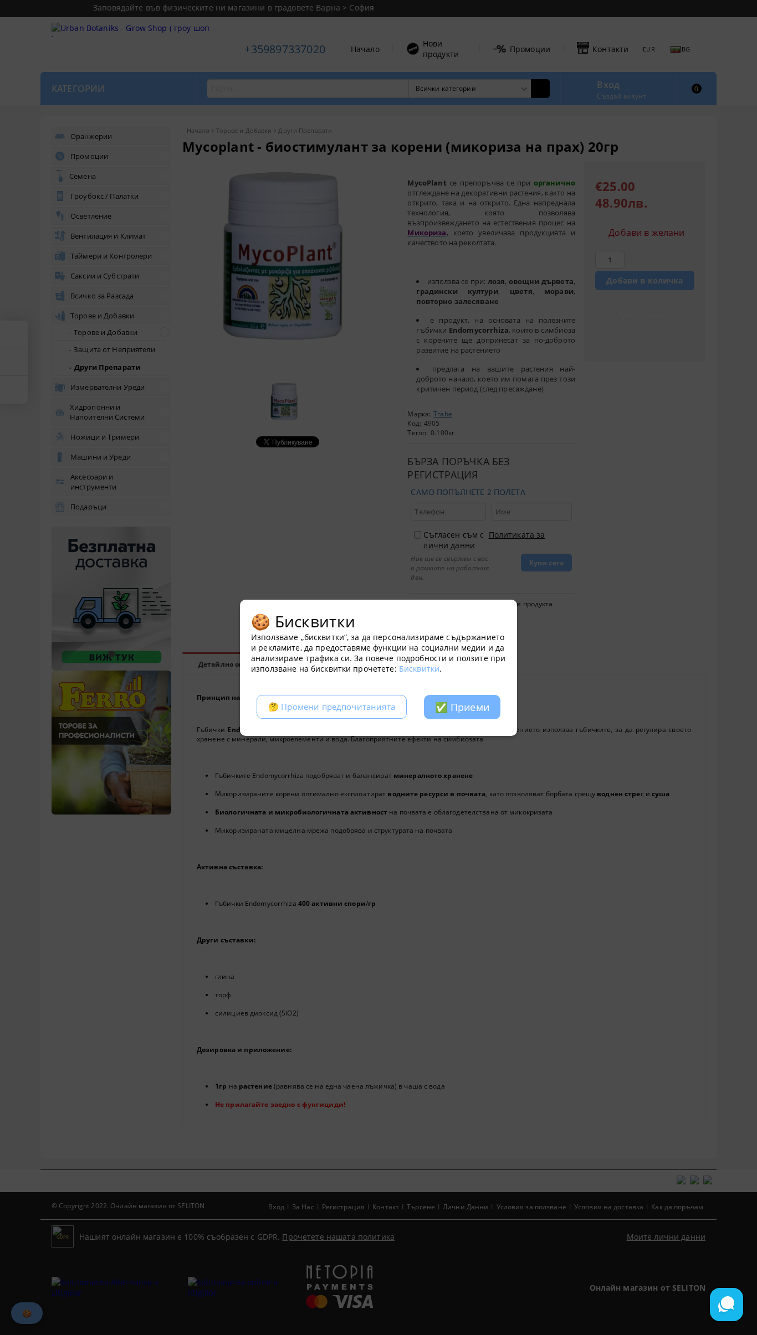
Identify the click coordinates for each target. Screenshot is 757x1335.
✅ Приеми (462, 707)
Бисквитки (419, 668)
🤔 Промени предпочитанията (331, 707)
